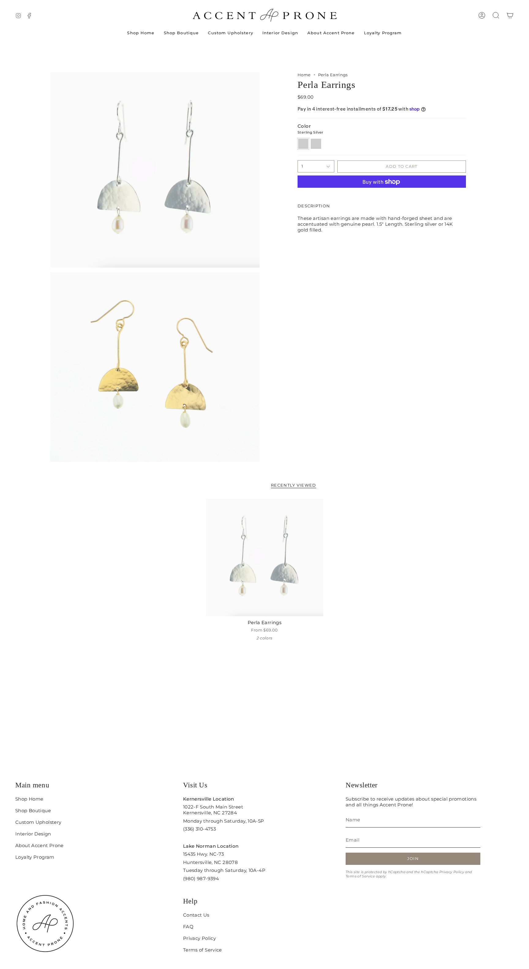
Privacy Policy (451, 872)
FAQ (188, 926)
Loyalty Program (34, 857)
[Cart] (510, 15)
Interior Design (33, 834)
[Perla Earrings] (264, 557)
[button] (496, 15)
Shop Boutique (33, 810)
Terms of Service (360, 876)
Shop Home (29, 799)
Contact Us (196, 915)
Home (304, 74)
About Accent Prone (39, 845)
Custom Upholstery (38, 822)
